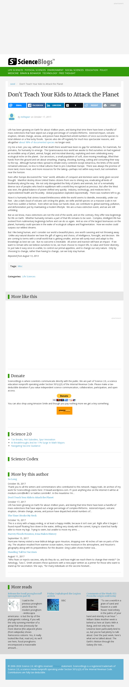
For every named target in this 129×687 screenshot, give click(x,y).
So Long (12, 479)
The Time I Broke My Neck (22, 515)
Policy (103, 69)
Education (91, 69)
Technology (49, 73)
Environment (55, 69)
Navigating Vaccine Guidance (25, 445)
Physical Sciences (35, 69)
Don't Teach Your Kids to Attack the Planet (30, 497)
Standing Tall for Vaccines (22, 552)
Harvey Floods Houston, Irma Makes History (32, 533)
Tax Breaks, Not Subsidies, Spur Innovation (33, 439)
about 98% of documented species (37, 142)
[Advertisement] (64, 27)
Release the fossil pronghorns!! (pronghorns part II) (25, 594)
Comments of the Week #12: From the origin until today (102, 594)
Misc (20, 266)
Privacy (57, 666)
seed (12, 83)
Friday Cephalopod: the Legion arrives (64, 594)
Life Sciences (15, 69)
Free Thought (67, 73)
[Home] (27, 62)
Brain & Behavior (30, 73)
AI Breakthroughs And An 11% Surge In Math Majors (38, 442)
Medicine (13, 73)
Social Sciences (74, 69)
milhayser (25, 116)
